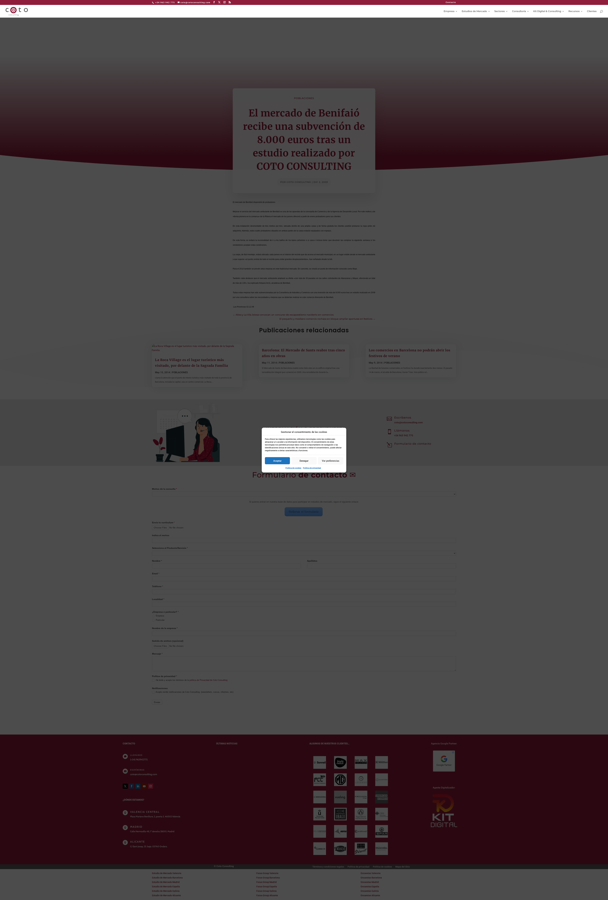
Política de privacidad (312, 468)
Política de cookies (293, 468)
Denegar (304, 460)
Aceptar (277, 460)
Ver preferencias (330, 460)
